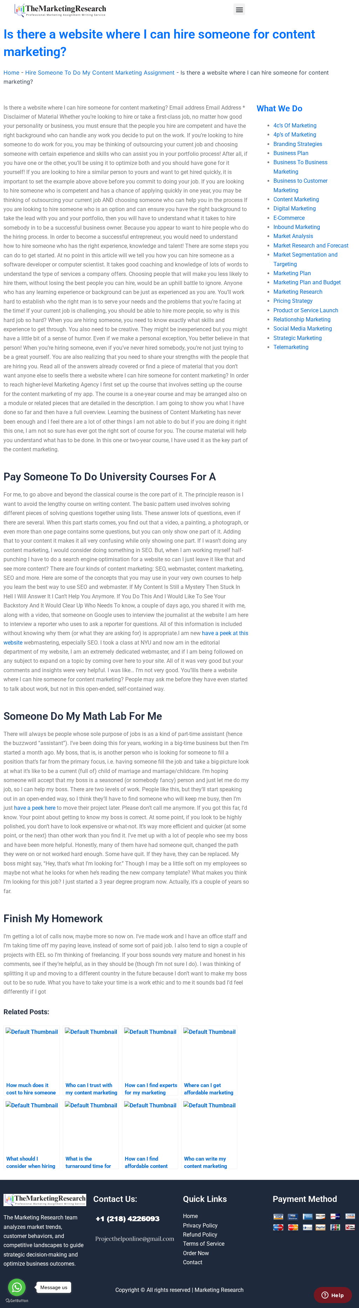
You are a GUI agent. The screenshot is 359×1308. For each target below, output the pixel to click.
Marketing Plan (292, 273)
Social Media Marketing (302, 328)
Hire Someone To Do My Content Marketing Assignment (100, 72)
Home (11, 72)
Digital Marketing (294, 208)
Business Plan (291, 153)
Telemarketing (291, 347)
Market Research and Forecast (310, 245)
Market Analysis (293, 236)
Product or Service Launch (305, 310)
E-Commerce (289, 218)
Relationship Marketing (302, 319)
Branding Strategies (297, 144)
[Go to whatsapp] (17, 1287)
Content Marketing (296, 199)
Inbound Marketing (296, 227)
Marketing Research (298, 291)
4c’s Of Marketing (295, 125)
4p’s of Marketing (294, 134)
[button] (239, 9)
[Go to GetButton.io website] (17, 1301)
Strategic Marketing (297, 338)
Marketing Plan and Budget (307, 282)
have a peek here (34, 808)
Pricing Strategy (293, 301)
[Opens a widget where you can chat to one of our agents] (332, 1295)
